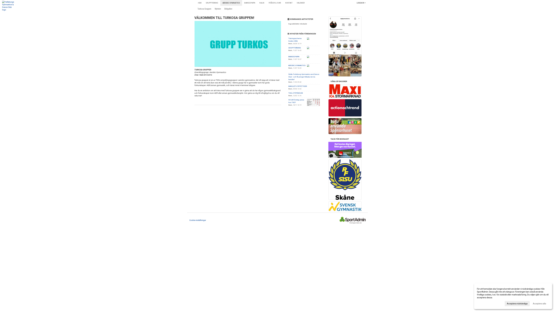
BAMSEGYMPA (293, 57)
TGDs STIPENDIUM (295, 93)
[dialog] (513, 296)
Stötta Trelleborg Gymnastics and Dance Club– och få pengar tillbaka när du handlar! (303, 76)
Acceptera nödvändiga (517, 303)
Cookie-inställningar (197, 220)
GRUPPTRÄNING (294, 48)
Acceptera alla (539, 303)
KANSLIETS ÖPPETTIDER (297, 86)
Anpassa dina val (484, 303)
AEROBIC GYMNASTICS (297, 65)
